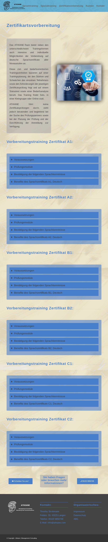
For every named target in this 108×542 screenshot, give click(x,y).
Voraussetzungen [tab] (24, 159)
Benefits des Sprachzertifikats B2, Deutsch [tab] (38, 348)
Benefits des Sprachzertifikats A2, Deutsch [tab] (38, 237)
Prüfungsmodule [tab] (23, 167)
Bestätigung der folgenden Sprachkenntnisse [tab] (39, 174)
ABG (76, 519)
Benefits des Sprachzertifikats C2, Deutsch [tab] (38, 459)
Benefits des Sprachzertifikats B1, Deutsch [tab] (38, 292)
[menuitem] (30, 6)
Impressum (79, 511)
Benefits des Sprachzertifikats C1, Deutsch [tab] (38, 403)
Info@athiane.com (57, 522)
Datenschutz (80, 515)
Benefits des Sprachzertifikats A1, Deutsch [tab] (38, 181)
